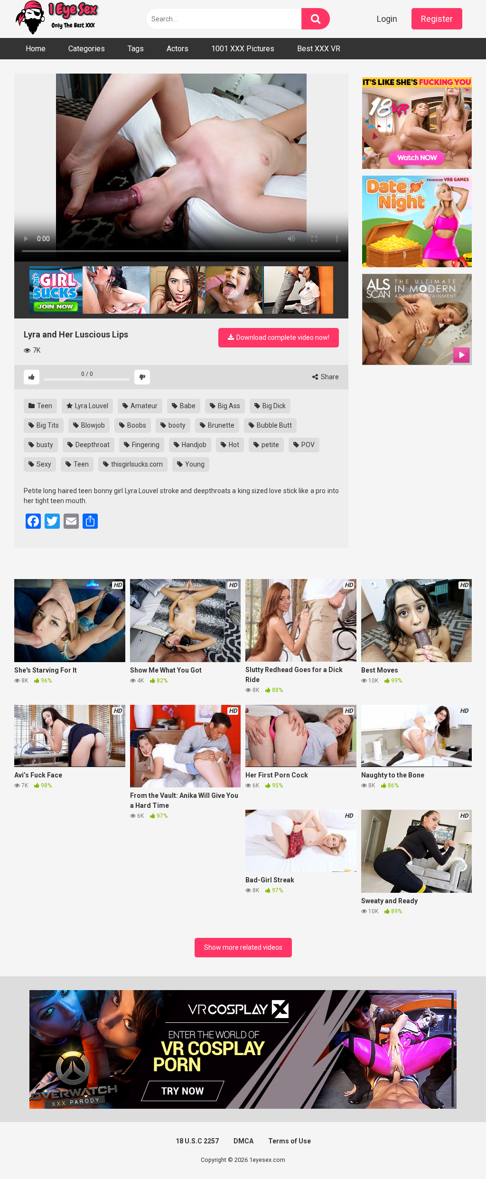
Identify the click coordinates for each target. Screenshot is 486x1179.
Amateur (143, 406)
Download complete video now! (282, 337)
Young (194, 464)
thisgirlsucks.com (136, 464)
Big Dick (273, 406)
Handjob (193, 445)
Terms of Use (289, 1141)
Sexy (43, 464)
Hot (233, 445)
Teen (44, 406)
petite (269, 445)
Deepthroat (92, 445)
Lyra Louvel (91, 406)
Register (437, 19)
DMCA (243, 1141)
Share (329, 377)
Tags (136, 48)
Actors (177, 48)
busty (44, 445)
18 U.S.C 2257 (197, 1141)
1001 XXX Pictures (242, 48)
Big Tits (47, 425)
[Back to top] (454, 1150)
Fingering (145, 445)
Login (387, 19)
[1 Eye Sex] (57, 18)
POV (307, 445)
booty (176, 425)
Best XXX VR (318, 48)
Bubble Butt (273, 425)
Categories (86, 48)
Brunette (220, 425)
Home (36, 48)
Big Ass (228, 406)
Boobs (136, 425)
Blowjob (92, 425)
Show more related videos (243, 947)
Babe (187, 406)
